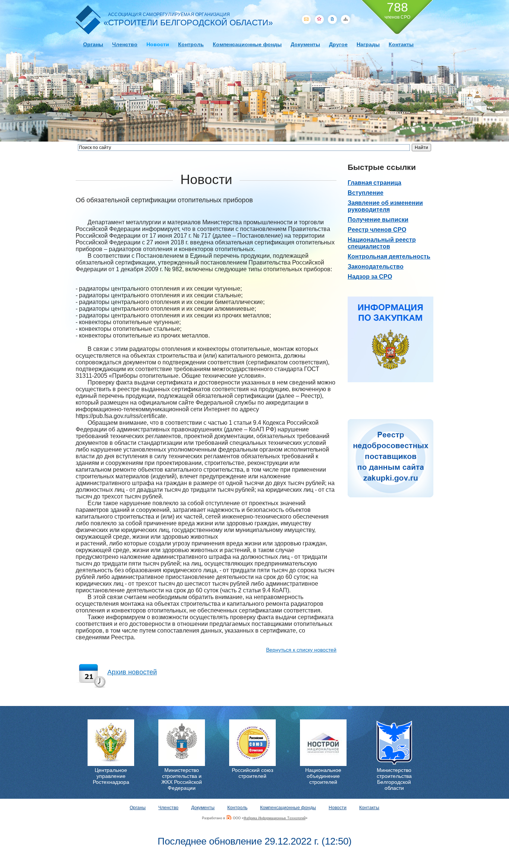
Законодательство (376, 266)
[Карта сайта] (345, 19)
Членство (124, 44)
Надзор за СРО (370, 276)
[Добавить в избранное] (319, 19)
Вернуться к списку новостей (301, 650)
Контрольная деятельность (389, 256)
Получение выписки (378, 219)
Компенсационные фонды (247, 44)
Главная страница (374, 183)
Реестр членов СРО (377, 230)
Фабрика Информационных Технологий (275, 818)
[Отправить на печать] (332, 19)
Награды (368, 44)
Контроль (191, 44)
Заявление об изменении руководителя (385, 206)
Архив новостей (132, 672)
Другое (338, 44)
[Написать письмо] (306, 19)
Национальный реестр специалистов (382, 243)
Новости (157, 44)
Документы (305, 44)
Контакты (401, 44)
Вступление (365, 193)
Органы (93, 44)
